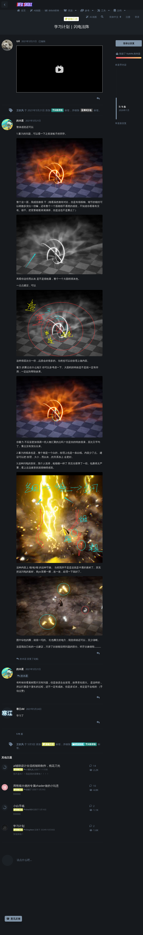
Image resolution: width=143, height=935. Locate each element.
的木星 (24, 675)
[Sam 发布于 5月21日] (5, 767)
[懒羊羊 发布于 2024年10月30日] (5, 807)
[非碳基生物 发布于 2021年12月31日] (5, 827)
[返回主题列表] (4, 4)
